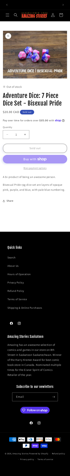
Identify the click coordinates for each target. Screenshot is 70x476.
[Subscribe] (53, 397)
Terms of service (45, 459)
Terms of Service (17, 299)
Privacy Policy (15, 282)
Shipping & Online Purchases (24, 307)
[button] (7, 15)
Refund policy (58, 453)
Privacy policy (27, 459)
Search (11, 257)
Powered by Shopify (38, 453)
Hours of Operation (19, 274)
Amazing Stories (21, 453)
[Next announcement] (63, 5)
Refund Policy (15, 291)
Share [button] (10, 200)
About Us (13, 265)
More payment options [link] (35, 168)
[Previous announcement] (7, 5)
